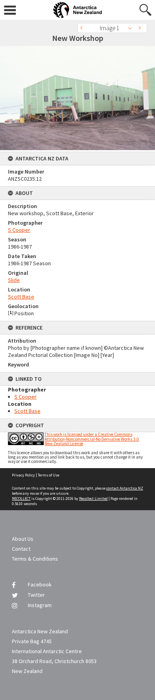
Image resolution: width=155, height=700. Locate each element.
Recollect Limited (93, 498)
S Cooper (19, 229)
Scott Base (21, 296)
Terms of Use (48, 475)
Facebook (40, 584)
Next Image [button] (141, 28)
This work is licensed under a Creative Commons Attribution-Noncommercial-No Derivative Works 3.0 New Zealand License (92, 439)
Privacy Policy (23, 475)
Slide (14, 279)
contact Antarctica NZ (124, 488)
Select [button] (132, 28)
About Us (22, 538)
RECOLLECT (21, 498)
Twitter (36, 594)
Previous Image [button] (83, 28)
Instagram (40, 605)
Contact (21, 548)
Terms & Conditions (35, 558)
